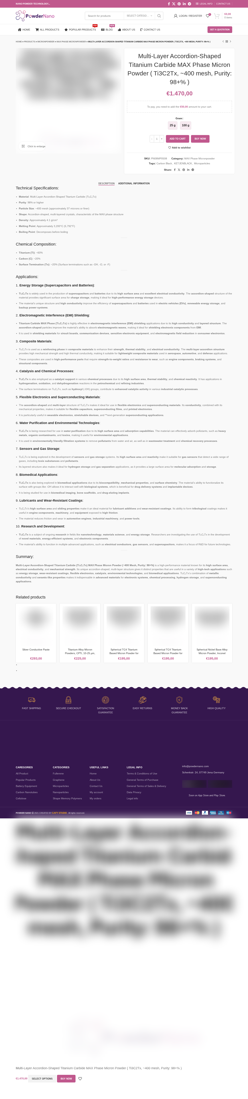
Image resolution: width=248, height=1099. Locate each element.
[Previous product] (223, 41)
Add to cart (178, 138)
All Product (22, 773)
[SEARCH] (159, 16)
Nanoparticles (61, 792)
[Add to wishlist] (80, 1078)
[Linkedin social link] (184, 4)
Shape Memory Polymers (67, 798)
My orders (95, 798)
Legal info (132, 798)
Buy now (200, 138)
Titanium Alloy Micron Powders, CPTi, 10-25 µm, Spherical (80, 653)
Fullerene (58, 773)
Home (19, 42)
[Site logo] (35, 15)
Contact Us (96, 786)
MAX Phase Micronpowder (71, 42)
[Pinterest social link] (179, 4)
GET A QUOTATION (220, 29)
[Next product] (230, 41)
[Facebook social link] (169, 4)
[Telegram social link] (189, 4)
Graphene (58, 779)
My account (96, 792)
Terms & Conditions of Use (142, 773)
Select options (42, 1078)
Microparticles (202, 163)
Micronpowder (45, 42)
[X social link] (173, 4)
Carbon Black (164, 163)
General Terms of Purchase (142, 779)
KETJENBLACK (183, 163)
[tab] (106, 183)
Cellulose (21, 798)
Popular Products (26, 779)
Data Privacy (134, 792)
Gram (179, 118)
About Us (95, 779)
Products (29, 42)
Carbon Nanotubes (27, 792)
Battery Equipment (26, 786)
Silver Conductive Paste (36, 649)
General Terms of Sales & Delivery (146, 786)
